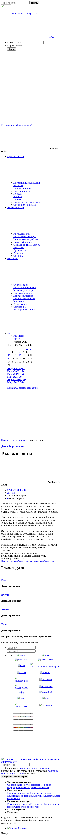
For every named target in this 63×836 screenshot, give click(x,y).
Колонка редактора (23, 290)
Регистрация (7, 125)
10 (9, 355)
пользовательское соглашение (34, 768)
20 (20, 358)
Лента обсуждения (23, 295)
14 (24, 355)
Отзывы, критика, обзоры (26, 244)
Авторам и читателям (24, 287)
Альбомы (18, 253)
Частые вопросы (31, 784)
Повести (17, 193)
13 (20, 355)
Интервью (18, 247)
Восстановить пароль (18, 804)
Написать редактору (40, 793)
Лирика (17, 199)
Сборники (18, 255)
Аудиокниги (19, 250)
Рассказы (18, 185)
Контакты (18, 301)
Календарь (18, 335)
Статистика (19, 306)
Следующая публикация (41, 561)
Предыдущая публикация (14, 561)
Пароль (11, 45)
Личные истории (22, 188)
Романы (17, 196)
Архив (10, 333)
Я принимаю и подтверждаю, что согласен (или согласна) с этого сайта (30, 771)
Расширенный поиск (24, 309)
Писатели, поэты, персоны (27, 202)
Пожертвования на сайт (36, 787)
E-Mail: (11, 42)
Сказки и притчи (22, 191)
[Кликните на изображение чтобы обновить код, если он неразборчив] (31, 762)
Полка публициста (23, 242)
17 (9, 358)
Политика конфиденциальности (24, 795)
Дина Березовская (13, 446)
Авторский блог (21, 233)
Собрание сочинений (24, 204)
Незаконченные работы (25, 239)
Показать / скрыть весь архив (22, 387)
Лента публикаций (23, 293)
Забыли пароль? (23, 125)
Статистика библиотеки (26, 806)
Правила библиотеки (24, 298)
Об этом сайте (20, 284)
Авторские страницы (24, 236)
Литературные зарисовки (26, 182)
